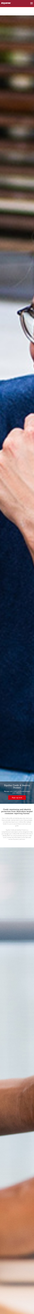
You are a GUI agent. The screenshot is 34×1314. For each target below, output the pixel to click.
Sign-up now (17, 797)
